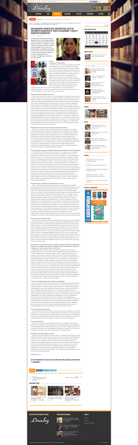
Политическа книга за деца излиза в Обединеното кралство (39, 378)
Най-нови (87, 65)
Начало (30, 14)
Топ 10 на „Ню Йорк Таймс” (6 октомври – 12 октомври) (55, 397)
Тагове (92, 65)
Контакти (44, 1)
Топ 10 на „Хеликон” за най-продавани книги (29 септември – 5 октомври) (99, 98)
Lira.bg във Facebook (52, 1)
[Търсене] (109, 1)
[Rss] (98, 1)
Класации (67, 14)
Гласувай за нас (105, 442)
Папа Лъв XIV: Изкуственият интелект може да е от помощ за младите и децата (99, 147)
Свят (48, 14)
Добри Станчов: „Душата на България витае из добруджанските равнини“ (72, 398)
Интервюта (36, 23)
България (38, 14)
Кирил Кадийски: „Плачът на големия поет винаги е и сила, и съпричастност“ (98, 126)
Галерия (100, 14)
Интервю (57, 14)
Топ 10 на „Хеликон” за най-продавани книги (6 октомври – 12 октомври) (38, 398)
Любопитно (90, 14)
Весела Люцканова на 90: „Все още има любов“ (47, 19)
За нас (38, 1)
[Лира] (41, 7)
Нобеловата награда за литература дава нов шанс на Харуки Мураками (98, 91)
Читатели (79, 14)
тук (40, 354)
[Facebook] (100, 1)
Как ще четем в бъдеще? (72, 377)
